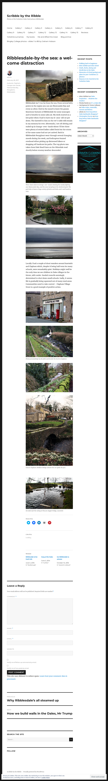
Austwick (10, 83)
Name (10, 628)
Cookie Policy (45, 777)
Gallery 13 (53, 33)
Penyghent (11, 90)
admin (9, 77)
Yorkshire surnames (15, 37)
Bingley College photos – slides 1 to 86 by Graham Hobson (31, 41)
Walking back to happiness (88, 63)
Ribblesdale (11, 92)
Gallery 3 (38, 28)
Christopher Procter (86, 116)
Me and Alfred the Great (48, 37)
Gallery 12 (42, 33)
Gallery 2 (28, 28)
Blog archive (66, 37)
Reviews (84, 33)
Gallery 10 (21, 33)
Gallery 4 (48, 28)
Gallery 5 (58, 28)
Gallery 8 (88, 28)
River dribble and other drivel (89, 66)
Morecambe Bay (12, 87)
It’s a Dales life (96, 103)
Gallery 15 (74, 33)
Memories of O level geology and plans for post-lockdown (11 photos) (90, 74)
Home (9, 28)
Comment (12, 597)
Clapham (17, 83)
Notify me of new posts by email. (18, 668)
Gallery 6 (68, 28)
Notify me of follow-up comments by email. (22, 662)
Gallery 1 (18, 28)
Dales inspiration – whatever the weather (88, 98)
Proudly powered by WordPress (33, 772)
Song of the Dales (47, 557)
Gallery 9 (10, 33)
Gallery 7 (78, 28)
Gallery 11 (31, 33)
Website (10, 649)
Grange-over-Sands (13, 85)
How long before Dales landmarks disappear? (89, 118)
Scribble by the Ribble (24, 16)
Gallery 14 (64, 33)
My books (31, 37)
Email (10, 639)
